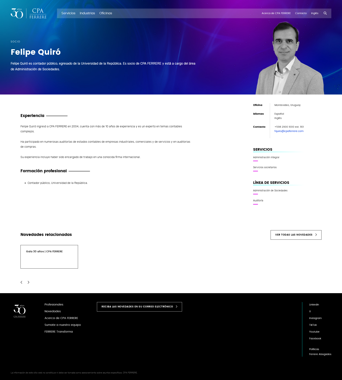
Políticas (314, 349)
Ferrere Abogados (320, 354)
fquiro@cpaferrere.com (289, 131)
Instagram (315, 318)
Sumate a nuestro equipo (63, 324)
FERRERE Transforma (59, 331)
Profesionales (54, 304)
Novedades (53, 311)
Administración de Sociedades (270, 190)
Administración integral (266, 157)
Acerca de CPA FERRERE (61, 318)
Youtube (314, 332)
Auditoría (258, 200)
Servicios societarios (265, 167)
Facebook (315, 338)
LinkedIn (314, 305)
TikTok (313, 325)
